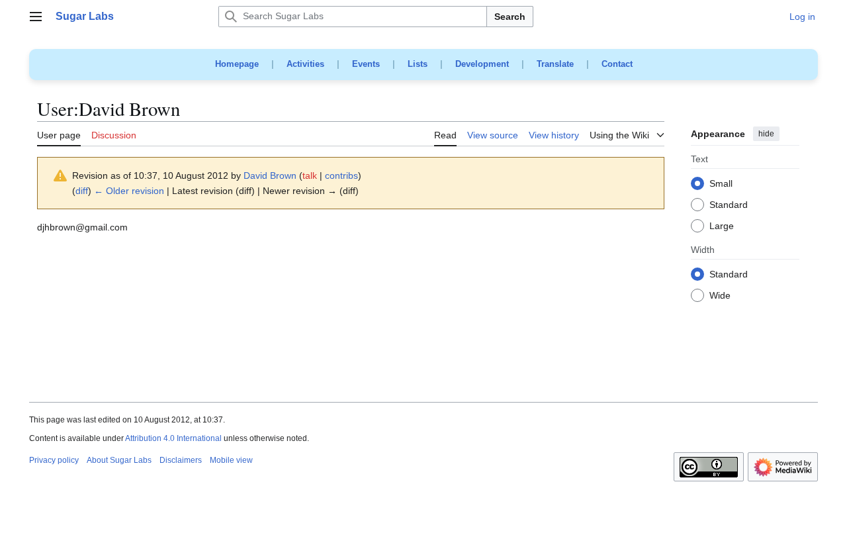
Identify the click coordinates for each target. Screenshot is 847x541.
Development (482, 64)
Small (721, 184)
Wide (720, 296)
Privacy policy (54, 460)
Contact (617, 64)
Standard (728, 205)
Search (509, 16)
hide (766, 133)
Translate (555, 64)
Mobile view (231, 460)
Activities (305, 64)
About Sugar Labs (119, 460)
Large (721, 226)
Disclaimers (180, 460)
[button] (35, 16)
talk (309, 175)
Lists (417, 64)
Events (366, 64)
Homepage (237, 64)
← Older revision (129, 190)
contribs (341, 175)
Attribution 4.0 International (173, 438)
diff (81, 190)
